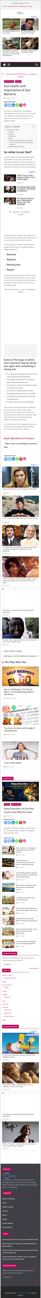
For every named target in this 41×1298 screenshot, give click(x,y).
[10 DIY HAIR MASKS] (20, 743)
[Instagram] (24, 105)
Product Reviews (9, 1016)
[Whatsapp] (17, 105)
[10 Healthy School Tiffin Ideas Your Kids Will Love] (8, 900)
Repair (11, 138)
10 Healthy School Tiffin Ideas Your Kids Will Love (25, 899)
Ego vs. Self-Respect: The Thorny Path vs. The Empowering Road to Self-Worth (19, 692)
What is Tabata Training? (13, 651)
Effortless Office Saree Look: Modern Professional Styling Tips (26, 920)
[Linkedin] (13, 105)
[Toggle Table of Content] (33, 126)
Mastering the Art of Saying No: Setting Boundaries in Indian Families (26, 850)
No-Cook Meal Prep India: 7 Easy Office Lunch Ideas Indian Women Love (26, 931)
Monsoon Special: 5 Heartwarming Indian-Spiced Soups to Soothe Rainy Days (25, 862)
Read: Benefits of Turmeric (16, 146)
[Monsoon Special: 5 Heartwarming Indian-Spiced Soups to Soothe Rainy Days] (8, 864)
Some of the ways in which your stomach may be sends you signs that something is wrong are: (21, 142)
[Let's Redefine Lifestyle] (4, 64)
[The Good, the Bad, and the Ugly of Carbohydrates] (20, 707)
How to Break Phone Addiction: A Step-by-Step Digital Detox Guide (26, 909)
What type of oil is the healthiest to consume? (20, 656)
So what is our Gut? (12, 130)
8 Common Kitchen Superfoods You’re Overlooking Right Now (26, 942)
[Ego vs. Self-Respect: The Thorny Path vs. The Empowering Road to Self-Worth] (20, 668)
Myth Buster (8, 1013)
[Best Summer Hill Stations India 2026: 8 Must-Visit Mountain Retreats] (8, 888)
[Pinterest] (20, 105)
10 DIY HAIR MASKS (12, 763)
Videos (4, 1020)
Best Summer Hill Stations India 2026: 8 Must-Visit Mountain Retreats (26, 887)
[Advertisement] (20, 351)
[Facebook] (6, 105)
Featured (18, 81)
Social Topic (7, 1010)
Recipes (6, 987)
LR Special (5, 1007)
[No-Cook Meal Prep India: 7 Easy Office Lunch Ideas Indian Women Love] (8, 932)
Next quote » (34, 968)
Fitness (4, 1203)
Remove (11, 132)
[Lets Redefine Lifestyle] (8, 1174)
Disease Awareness (10, 978)
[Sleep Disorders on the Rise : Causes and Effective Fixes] (20, 791)
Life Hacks (5, 1004)
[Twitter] (9, 105)
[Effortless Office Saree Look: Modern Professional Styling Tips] (8, 921)
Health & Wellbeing (8, 1199)
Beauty (4, 982)
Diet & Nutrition (9, 81)
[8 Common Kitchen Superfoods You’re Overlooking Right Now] (8, 944)
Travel (4, 1001)
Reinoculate (12, 136)
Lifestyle (4, 994)
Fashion (4, 991)
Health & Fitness (16, 804)
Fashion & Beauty (7, 1207)
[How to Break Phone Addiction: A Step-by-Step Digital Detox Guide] (8, 910)
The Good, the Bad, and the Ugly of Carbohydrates (19, 729)
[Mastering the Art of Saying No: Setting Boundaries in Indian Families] (8, 851)
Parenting (7, 997)
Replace (11, 134)
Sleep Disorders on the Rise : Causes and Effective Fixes (19, 810)
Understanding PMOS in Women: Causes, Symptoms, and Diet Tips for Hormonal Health (26, 875)
